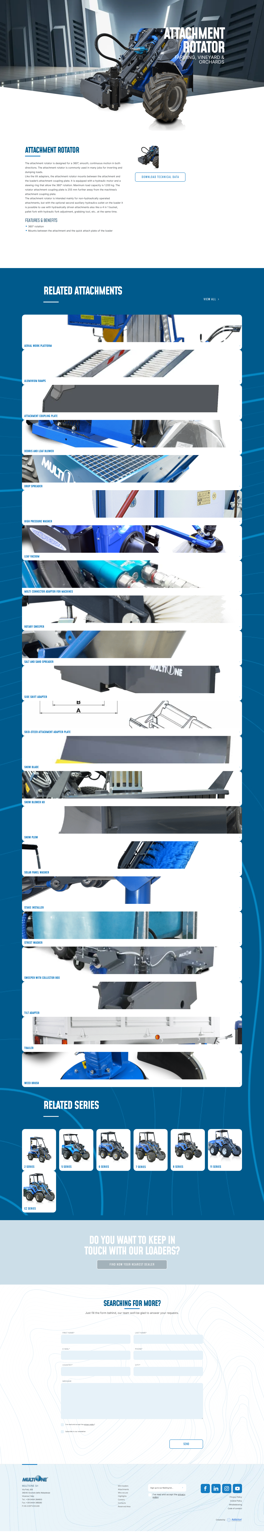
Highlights (122, 1496)
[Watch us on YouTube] (237, 1488)
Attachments (123, 1489)
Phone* (138, 1349)
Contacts (122, 1503)
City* (137, 1365)
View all (210, 299)
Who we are (123, 1493)
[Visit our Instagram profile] (226, 1488)
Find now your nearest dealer (132, 1264)
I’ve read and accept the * (80, 1424)
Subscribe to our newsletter (75, 1431)
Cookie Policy (236, 1501)
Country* (67, 1365)
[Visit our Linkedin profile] (216, 1488)
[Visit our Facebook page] (205, 1488)
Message (66, 1381)
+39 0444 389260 (34, 1502)
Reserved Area (124, 1506)
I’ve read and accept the (169, 1495)
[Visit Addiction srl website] (233, 1520)
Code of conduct (235, 1508)
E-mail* (66, 1349)
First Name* (68, 1333)
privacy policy (89, 1424)
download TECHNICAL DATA (160, 177)
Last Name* (141, 1333)
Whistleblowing (235, 1504)
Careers (121, 1499)
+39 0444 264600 (34, 1499)
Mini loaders (123, 1486)
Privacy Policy (236, 1497)
